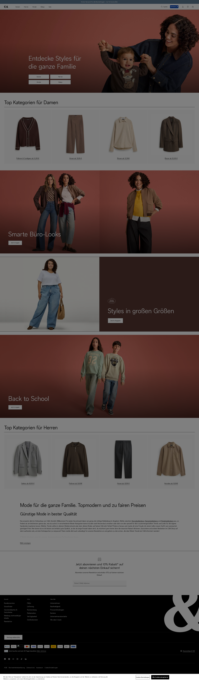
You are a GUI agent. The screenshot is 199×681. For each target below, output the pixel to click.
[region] (99, 677)
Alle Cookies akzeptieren (160, 677)
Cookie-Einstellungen (142, 677)
